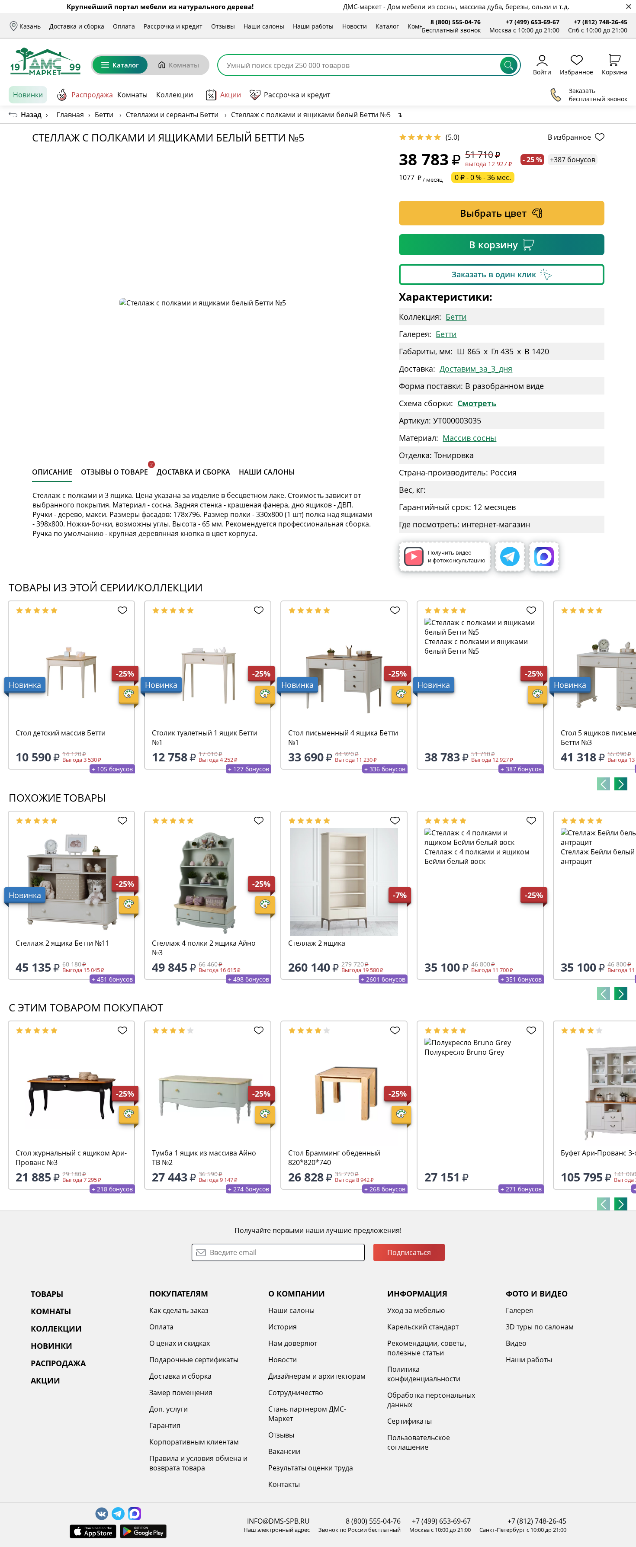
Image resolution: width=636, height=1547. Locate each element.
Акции (230, 94)
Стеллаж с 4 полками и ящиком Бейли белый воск (477, 856)
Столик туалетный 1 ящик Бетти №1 (204, 737)
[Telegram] (510, 556)
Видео (516, 1343)
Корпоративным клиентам (194, 1442)
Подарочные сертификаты (193, 1359)
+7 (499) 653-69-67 (532, 22)
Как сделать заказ (179, 1310)
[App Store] (93, 1531)
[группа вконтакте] (101, 1513)
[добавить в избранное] (120, 610)
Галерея (519, 1310)
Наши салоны (264, 26)
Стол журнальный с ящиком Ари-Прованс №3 (71, 1157)
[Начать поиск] (508, 65)
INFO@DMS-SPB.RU (278, 1521)
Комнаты (421, 26)
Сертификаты (409, 1421)
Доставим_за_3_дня (476, 368)
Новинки (28, 94)
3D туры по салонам (540, 1327)
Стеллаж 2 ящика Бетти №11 (62, 943)
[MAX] (544, 556)
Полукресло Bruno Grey (464, 1052)
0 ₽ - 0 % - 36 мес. (483, 177)
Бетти (456, 316)
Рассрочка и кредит (173, 26)
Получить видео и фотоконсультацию (456, 556)
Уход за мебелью (416, 1310)
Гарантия (164, 1425)
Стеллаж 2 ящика (316, 943)
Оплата (124, 26)
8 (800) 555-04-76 (455, 22)
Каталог (387, 26)
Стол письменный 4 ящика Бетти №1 (343, 737)
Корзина (614, 71)
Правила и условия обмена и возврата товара (198, 1463)
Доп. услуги (168, 1409)
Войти (542, 71)
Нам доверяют (292, 1343)
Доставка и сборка (76, 26)
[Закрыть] (628, 6)
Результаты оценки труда (310, 1468)
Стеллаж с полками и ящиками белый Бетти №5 (476, 646)
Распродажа (92, 94)
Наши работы (313, 26)
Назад (31, 114)
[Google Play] (143, 1531)
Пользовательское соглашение (418, 1442)
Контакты (284, 1484)
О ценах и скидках (179, 1343)
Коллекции (174, 94)
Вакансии (284, 1451)
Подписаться (409, 1252)
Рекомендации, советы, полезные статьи (426, 1348)
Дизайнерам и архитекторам (317, 1376)
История (282, 1327)
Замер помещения (180, 1392)
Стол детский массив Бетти (61, 733)
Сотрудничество (295, 1392)
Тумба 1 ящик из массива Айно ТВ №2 (204, 1157)
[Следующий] (620, 783)
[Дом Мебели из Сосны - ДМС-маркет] (45, 61)
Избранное (576, 71)
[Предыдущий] (603, 783)
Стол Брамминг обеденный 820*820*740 (334, 1157)
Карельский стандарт (423, 1327)
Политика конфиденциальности (423, 1373)
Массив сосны (469, 438)
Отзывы (223, 26)
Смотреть (476, 403)
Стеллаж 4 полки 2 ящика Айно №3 (204, 947)
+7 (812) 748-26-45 (600, 22)
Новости (354, 26)
